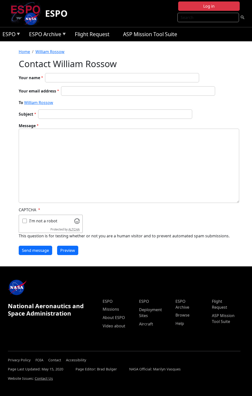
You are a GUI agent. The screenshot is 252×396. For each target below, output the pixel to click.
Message (27, 125)
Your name (29, 77)
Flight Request (92, 34)
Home (24, 51)
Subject (26, 114)
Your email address (37, 91)
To (21, 102)
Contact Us (44, 378)
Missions (111, 309)
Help (179, 323)
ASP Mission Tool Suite (150, 34)
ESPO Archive (44, 35)
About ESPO (114, 317)
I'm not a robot (43, 221)
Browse (182, 315)
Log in (209, 6)
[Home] (27, 13)
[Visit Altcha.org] (77, 220)
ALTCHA (74, 229)
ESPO (56, 13)
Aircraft (146, 324)
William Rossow (49, 51)
